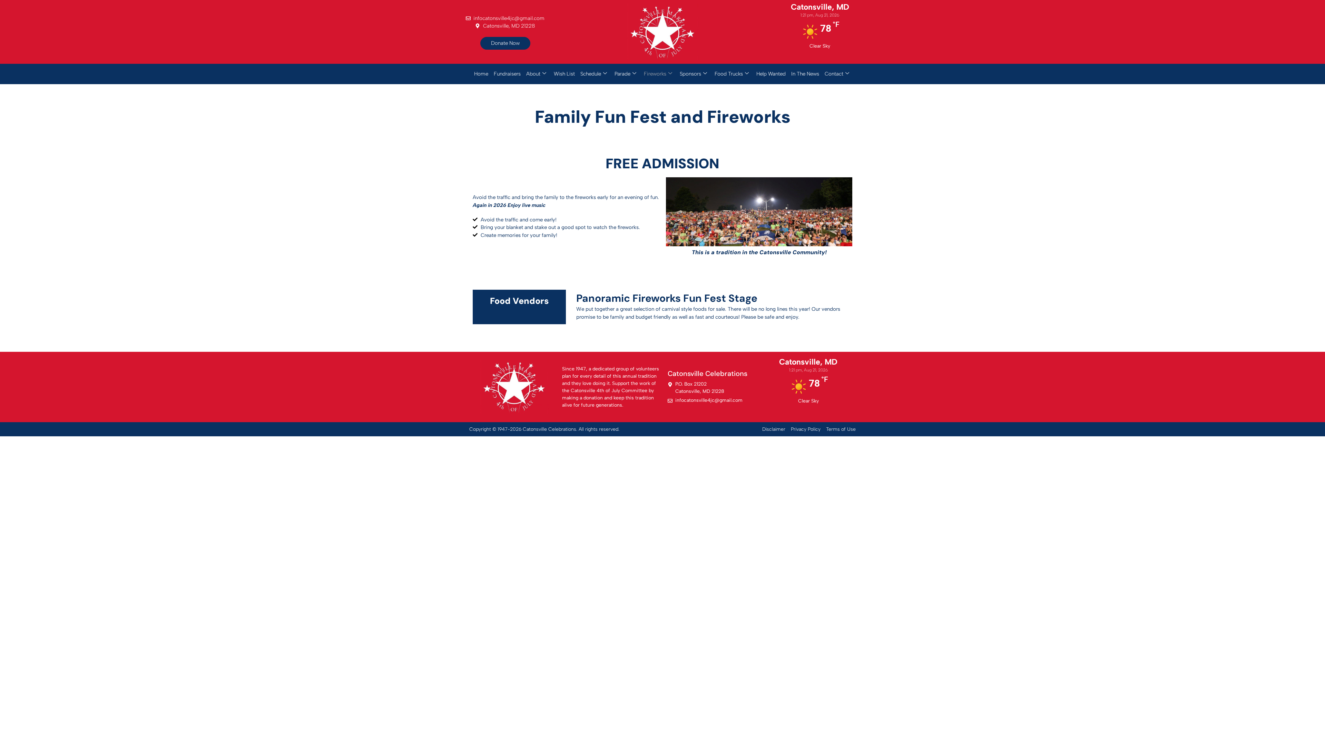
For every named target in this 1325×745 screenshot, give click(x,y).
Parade (622, 74)
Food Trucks (729, 74)
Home (481, 74)
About (533, 74)
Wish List (564, 74)
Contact (834, 74)
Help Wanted (771, 74)
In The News (805, 74)
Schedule (590, 74)
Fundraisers (507, 74)
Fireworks (655, 74)
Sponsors (690, 74)
